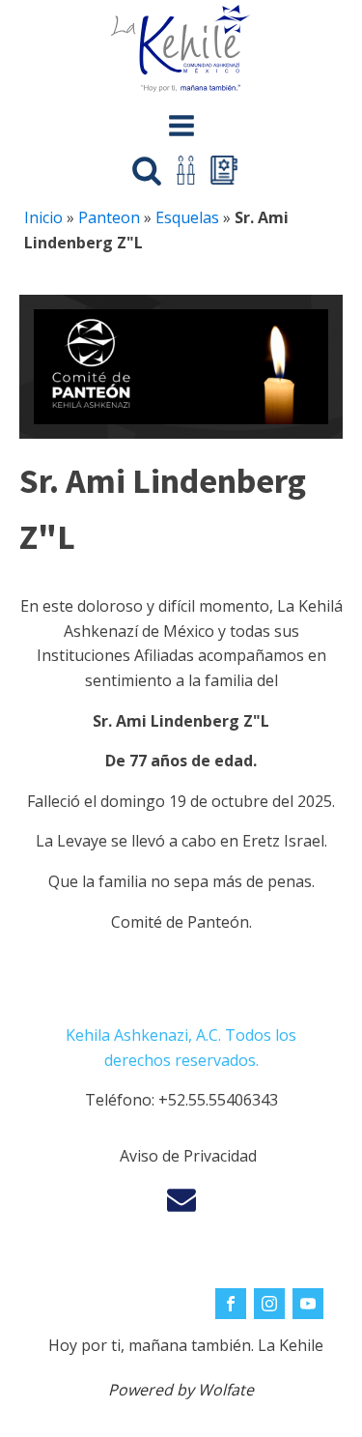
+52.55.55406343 (218, 1099)
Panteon (109, 217)
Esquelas (187, 217)
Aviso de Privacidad (188, 1155)
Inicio (43, 217)
